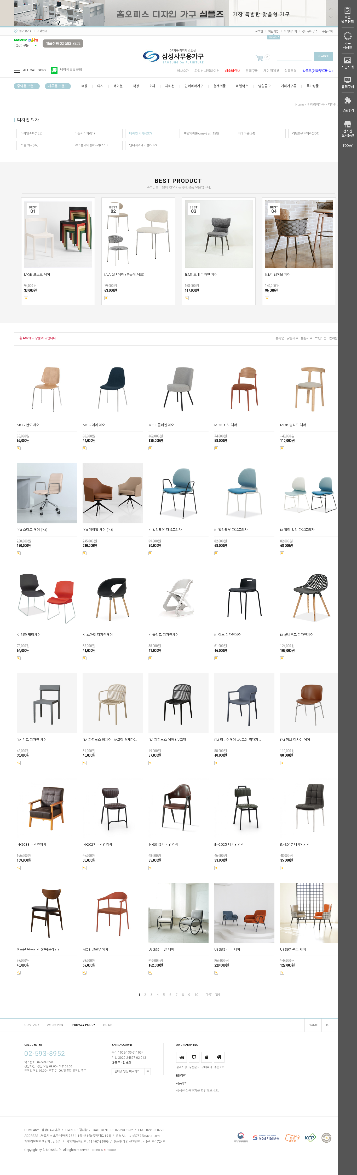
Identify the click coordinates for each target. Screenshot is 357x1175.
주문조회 (327, 31)
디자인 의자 (335, 104)
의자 (100, 86)
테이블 (118, 86)
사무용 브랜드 (58, 86)
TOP (328, 1025)
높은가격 (306, 338)
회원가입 (273, 31)
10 (196, 994)
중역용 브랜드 (27, 86)
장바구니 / (309, 31)
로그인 (259, 31)
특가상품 (312, 86)
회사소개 (183, 71)
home (299, 104)
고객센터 (42, 31)
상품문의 (290, 71)
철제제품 (219, 86)
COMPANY (31, 1025)
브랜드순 (320, 338)
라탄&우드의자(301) (305, 133)
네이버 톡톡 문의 (71, 69)
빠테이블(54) (246, 133)
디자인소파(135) (31, 133)
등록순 (279, 338)
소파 (152, 86)
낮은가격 (292, 338)
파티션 (170, 86)
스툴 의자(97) (29, 145)
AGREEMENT (56, 1025)
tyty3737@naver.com (144, 1136)
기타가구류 (288, 86)
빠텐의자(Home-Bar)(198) (201, 133)
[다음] (208, 994)
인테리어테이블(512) (143, 145)
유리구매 (252, 71)
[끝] (217, 994)
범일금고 (264, 86)
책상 (84, 86)
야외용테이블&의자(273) (91, 145)
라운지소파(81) (85, 133)
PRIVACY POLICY (83, 1025)
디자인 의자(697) (140, 133)
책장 (136, 86)
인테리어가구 (194, 86)
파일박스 (242, 86)
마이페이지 (290, 31)
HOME (313, 1025)
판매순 (333, 338)
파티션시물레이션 (207, 71)
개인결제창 (271, 71)
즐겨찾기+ (25, 31)
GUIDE (107, 1025)
